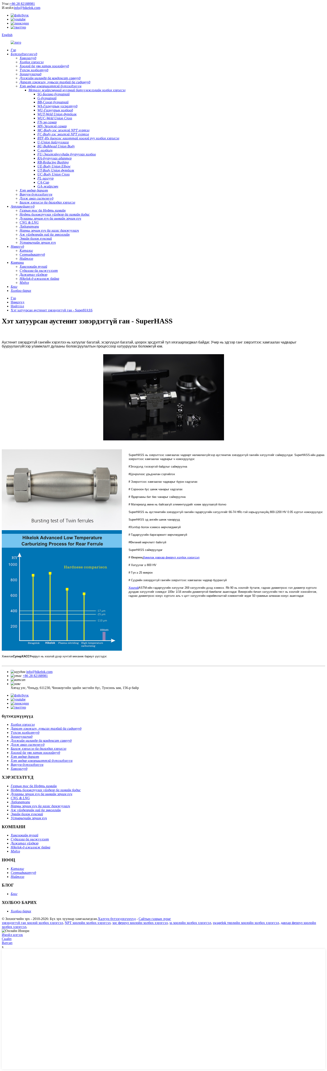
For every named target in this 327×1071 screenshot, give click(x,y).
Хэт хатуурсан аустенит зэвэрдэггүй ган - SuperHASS (52, 310)
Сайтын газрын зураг (155, 919)
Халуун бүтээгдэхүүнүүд (117, 919)
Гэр (13, 298)
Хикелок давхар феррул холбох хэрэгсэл (171, 557)
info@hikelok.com (27, 8)
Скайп (7, 939)
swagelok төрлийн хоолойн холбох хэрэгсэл (246, 923)
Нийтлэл (17, 306)
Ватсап (7, 943)
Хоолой (134, 587)
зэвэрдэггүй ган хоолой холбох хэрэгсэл (32, 923)
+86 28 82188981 (22, 4)
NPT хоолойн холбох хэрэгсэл (88, 923)
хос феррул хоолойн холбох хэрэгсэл (140, 923)
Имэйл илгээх (12, 935)
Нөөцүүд (17, 302)
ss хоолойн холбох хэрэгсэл (190, 923)
